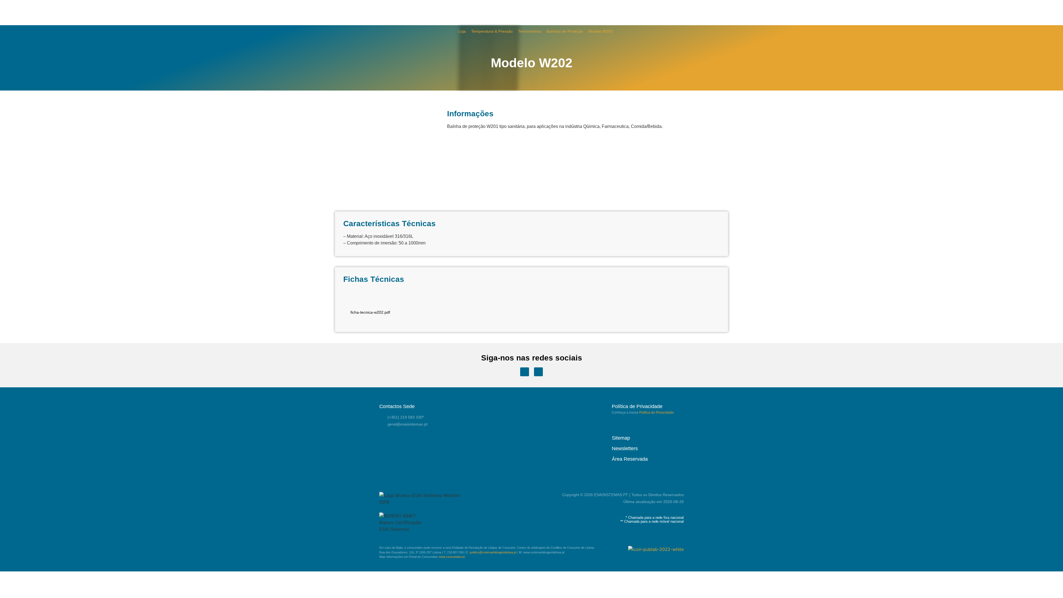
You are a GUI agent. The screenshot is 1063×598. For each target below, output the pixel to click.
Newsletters (625, 448)
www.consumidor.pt (452, 556)
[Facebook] (524, 371)
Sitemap (621, 438)
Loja (462, 31)
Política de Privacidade (656, 412)
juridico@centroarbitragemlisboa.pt (493, 552)
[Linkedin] (538, 371)
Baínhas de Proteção (564, 31)
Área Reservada (630, 459)
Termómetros (529, 31)
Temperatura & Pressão (492, 31)
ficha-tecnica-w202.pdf (370, 312)
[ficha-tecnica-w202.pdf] (370, 300)
